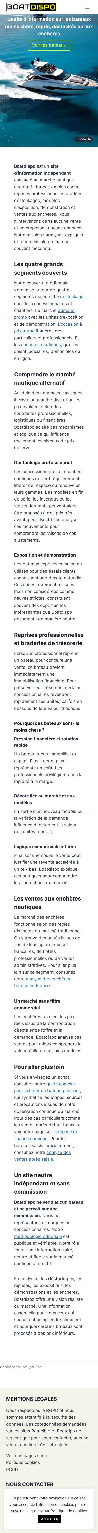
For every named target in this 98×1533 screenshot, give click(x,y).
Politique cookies (23, 1462)
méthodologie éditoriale (38, 1236)
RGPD (12, 1469)
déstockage (72, 296)
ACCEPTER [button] (49, 1519)
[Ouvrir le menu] (87, 7)
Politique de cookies (69, 1510)
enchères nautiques (41, 344)
